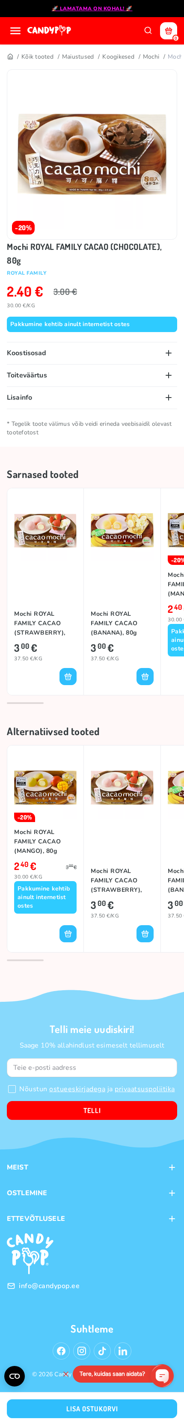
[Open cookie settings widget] (14, 1376)
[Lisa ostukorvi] (68, 676)
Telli (92, 1110)
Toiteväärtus (27, 375)
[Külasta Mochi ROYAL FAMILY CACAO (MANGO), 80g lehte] (45, 787)
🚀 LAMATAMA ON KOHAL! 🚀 (92, 8)
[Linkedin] (122, 1351)
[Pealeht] (10, 57)
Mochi (151, 57)
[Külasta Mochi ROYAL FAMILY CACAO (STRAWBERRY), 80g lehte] (45, 530)
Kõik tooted (37, 57)
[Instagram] (81, 1351)
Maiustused (78, 57)
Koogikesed (118, 57)
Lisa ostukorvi (92, 1408)
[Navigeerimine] (15, 31)
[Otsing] (148, 30)
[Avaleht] (50, 31)
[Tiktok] (102, 1351)
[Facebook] (61, 1351)
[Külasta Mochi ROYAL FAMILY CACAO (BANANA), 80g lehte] (122, 530)
